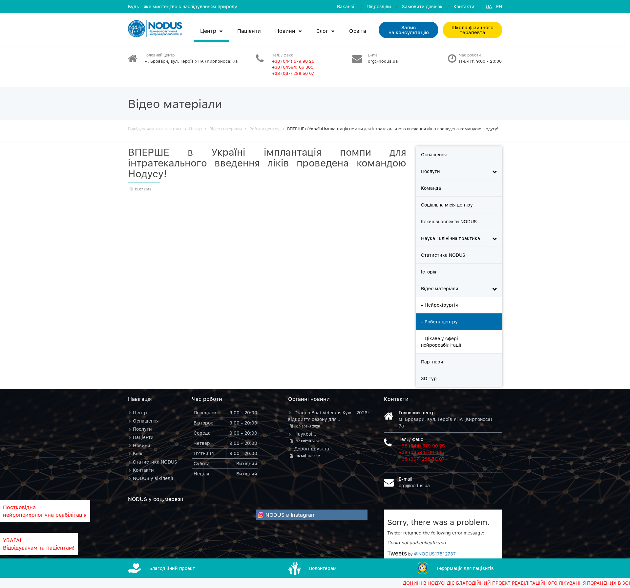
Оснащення (434, 154)
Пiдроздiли (379, 6)
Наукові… (305, 434)
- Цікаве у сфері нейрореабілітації (441, 342)
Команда (431, 188)
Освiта (357, 31)
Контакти (463, 6)
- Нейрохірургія (439, 305)
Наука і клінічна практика (450, 238)
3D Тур (429, 378)
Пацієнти (249, 31)
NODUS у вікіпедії (153, 478)
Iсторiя (428, 271)
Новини (285, 31)
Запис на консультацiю (408, 29)
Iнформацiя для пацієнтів (465, 568)
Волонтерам (323, 568)
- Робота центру (439, 321)
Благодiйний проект (172, 568)
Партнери (432, 361)
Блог (322, 31)
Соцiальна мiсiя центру (447, 204)
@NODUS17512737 (435, 553)
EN (499, 6)
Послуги (430, 171)
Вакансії (346, 6)
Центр (208, 31)
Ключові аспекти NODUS (449, 221)
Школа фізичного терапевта (473, 29)
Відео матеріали (439, 288)
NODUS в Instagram (290, 515)
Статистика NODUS (443, 255)
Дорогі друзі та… (313, 448)
